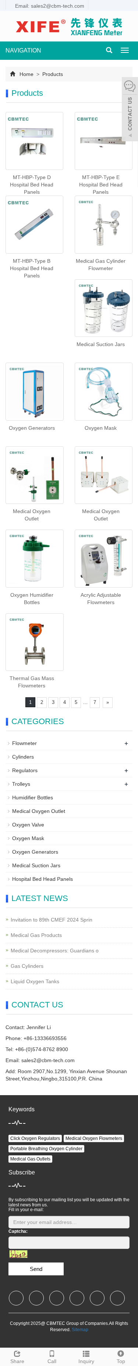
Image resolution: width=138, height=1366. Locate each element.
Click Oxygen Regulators (35, 1138)
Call (51, 1361)
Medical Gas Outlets (30, 1159)
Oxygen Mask (101, 428)
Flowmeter (24, 743)
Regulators (25, 770)
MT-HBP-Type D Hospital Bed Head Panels (31, 184)
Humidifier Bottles (32, 797)
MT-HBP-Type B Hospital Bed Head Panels (31, 268)
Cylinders (23, 757)
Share (17, 1361)
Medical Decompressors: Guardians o (55, 950)
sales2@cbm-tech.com (48, 1060)
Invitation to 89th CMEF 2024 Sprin (51, 920)
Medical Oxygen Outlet (38, 811)
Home (26, 74)
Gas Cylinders (27, 966)
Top (121, 1361)
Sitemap (80, 1329)
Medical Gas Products (36, 935)
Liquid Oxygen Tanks (35, 981)
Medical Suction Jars (101, 344)
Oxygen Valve (28, 825)
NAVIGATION (23, 50)
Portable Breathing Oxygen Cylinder (46, 1148)
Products (52, 74)
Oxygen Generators (32, 428)
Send (36, 1269)
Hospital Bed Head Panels (42, 879)
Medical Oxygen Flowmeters (94, 1138)
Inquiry (86, 1361)
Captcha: (18, 1231)
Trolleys (21, 784)
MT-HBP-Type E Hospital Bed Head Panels (101, 184)
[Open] (130, 110)
